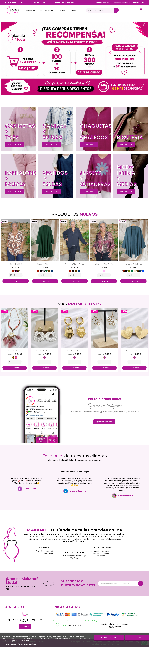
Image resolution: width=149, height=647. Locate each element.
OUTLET (73, 10)
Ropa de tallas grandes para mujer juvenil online (25, 620)
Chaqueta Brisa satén (74, 264)
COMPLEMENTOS (46, 10)
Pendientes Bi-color (14, 351)
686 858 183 (72, 625)
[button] (3, 253)
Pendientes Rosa (134, 351)
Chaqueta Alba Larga (15, 264)
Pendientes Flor (74, 351)
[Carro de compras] (139, 10)
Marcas (62, 10)
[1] (140, 583)
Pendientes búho (44, 351)
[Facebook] (45, 583)
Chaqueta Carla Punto (104, 264)
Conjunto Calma (133, 264)
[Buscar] (116, 10)
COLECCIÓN (30, 10)
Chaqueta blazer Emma (45, 264)
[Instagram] (51, 583)
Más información (9, 644)
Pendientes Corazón (104, 351)
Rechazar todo (108, 637)
